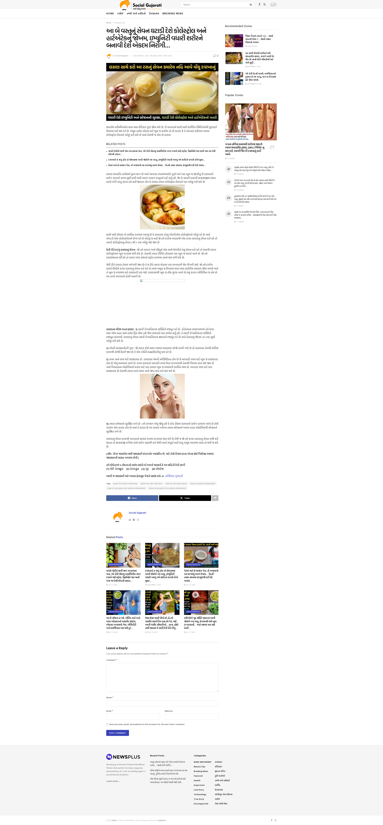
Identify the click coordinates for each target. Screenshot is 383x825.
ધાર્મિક (217, 785)
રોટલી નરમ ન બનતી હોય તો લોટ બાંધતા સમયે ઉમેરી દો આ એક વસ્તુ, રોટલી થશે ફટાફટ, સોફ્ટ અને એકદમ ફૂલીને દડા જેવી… (254, 183)
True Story (199, 798)
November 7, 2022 (254, 66)
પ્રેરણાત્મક (154, 13)
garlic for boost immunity (125, 483)
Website (169, 710)
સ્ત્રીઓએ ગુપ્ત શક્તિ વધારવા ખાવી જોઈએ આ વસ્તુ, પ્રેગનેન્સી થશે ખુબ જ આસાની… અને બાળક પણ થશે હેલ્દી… (200, 623)
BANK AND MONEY (202, 761)
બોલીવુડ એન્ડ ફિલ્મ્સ (223, 794)
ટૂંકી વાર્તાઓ (220, 775)
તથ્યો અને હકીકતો (136, 13)
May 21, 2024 (113, 632)
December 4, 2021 (141, 55)
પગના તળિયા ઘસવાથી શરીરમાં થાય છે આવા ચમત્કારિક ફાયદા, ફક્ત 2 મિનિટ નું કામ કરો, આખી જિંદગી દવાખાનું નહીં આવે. (244, 149)
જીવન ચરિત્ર (220, 771)
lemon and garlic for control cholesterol (167, 488)
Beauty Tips (199, 766)
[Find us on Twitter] (264, 4)
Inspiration (199, 785)
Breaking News (172, 13)
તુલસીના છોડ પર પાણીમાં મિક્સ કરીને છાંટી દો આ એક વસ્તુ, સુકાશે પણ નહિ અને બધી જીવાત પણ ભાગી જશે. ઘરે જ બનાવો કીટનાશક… (255, 198)
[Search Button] (251, 4)
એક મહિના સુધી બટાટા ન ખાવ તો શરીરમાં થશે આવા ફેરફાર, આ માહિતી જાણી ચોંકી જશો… (168, 780)
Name (110, 697)
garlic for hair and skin (151, 483)
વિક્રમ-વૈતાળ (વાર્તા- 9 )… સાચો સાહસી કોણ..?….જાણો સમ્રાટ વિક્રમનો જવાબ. (259, 39)
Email (109, 710)
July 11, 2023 (190, 632)
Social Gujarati (121, 55)
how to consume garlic (176, 483)
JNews (114, 820)
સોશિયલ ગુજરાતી (174, 476)
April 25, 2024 (151, 632)
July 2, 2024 (112, 585)
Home (110, 13)
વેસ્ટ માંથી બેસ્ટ (221, 803)
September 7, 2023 (153, 585)
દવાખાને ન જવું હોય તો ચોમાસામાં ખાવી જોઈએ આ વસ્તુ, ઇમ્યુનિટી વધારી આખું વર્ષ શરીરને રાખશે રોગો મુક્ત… (156, 159)
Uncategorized (119, 22)
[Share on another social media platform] (215, 498)
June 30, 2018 (252, 46)
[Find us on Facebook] (259, 4)
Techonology (200, 794)
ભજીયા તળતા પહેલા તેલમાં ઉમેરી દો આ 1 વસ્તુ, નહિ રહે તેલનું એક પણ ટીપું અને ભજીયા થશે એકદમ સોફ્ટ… (254, 169)
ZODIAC (218, 761)
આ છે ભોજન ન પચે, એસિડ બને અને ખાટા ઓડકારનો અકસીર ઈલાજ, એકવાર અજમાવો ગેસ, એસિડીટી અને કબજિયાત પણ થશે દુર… (123, 623)
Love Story (199, 789)
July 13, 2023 (190, 585)
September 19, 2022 (254, 84)
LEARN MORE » (113, 781)
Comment (112, 659)
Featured (198, 775)
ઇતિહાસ (218, 766)
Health (197, 780)
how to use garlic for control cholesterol (126, 488)
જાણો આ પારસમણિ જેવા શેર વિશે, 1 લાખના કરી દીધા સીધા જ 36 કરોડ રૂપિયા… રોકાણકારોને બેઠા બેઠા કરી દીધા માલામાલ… (255, 214)
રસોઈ (120, 13)
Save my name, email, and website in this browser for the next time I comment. (147, 724)
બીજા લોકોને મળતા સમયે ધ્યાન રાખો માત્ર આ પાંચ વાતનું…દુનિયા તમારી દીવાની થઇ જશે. (168, 772)
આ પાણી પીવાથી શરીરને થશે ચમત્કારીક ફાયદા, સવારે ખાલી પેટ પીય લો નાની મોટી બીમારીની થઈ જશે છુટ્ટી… (259, 57)
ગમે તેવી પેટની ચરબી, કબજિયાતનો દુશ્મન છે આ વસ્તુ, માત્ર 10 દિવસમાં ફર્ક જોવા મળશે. (260, 77)
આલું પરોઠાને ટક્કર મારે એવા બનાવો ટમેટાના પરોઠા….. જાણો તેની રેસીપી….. (167, 763)
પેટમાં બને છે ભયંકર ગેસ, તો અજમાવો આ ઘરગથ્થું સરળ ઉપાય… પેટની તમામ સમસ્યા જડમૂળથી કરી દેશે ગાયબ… (157, 165)
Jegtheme (162, 820)
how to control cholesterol (202, 483)
